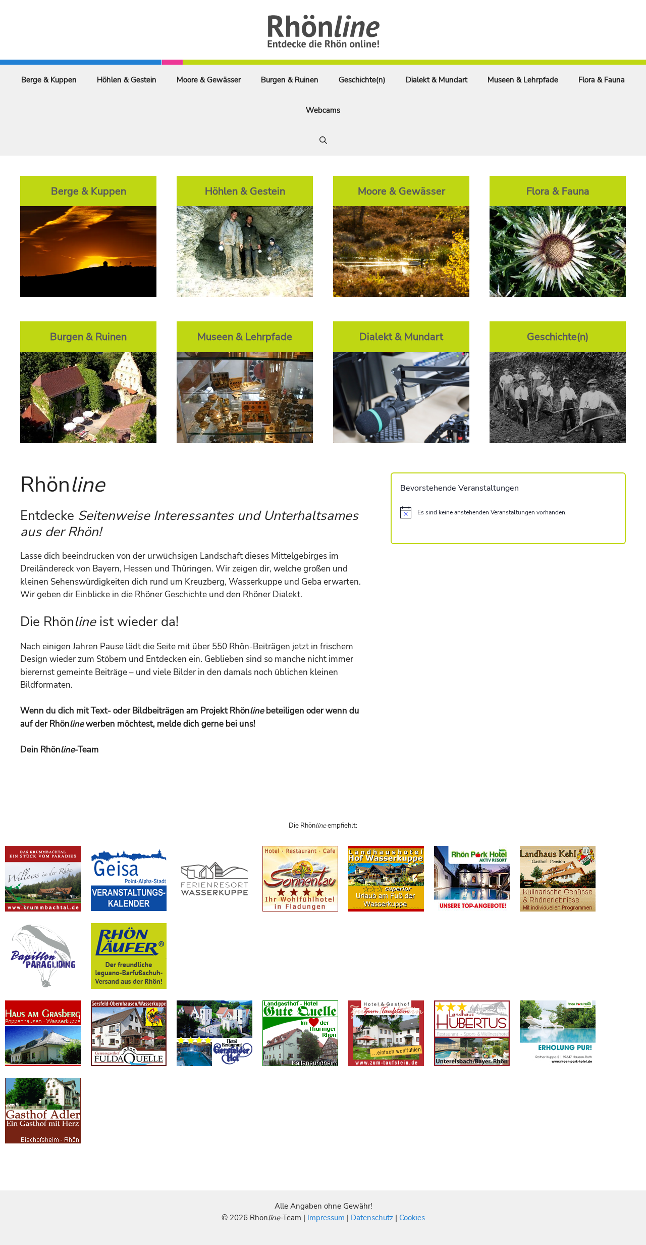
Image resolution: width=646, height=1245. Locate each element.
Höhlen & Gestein (126, 80)
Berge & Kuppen (49, 80)
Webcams (323, 110)
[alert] (508, 512)
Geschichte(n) (362, 80)
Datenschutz (372, 1218)
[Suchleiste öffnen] (323, 140)
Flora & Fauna (601, 80)
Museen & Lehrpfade (523, 80)
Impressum (327, 1218)
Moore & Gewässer (209, 80)
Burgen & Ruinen (289, 80)
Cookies (412, 1218)
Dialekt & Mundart (436, 80)
